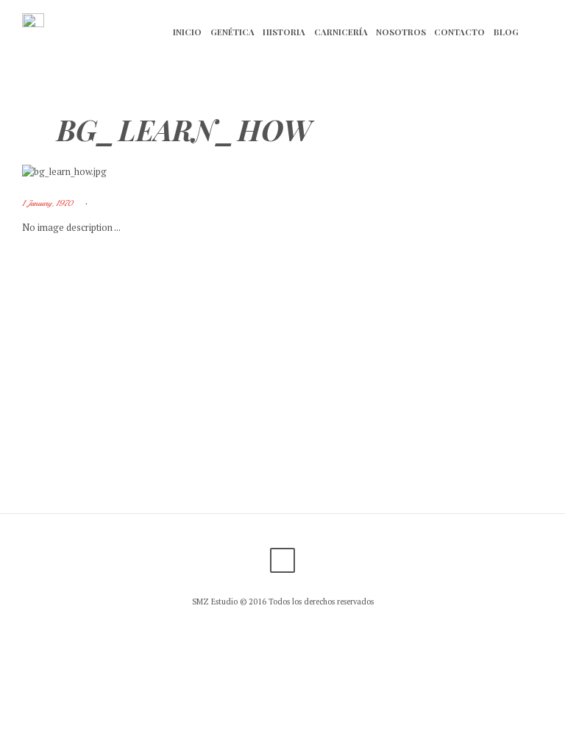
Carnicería (341, 32)
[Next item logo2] (412, 171)
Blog (506, 32)
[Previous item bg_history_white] (152, 171)
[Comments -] (105, 203)
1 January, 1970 (47, 203)
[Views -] (117, 203)
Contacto (459, 32)
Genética (232, 32)
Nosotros (401, 32)
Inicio (187, 32)
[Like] (129, 203)
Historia (284, 32)
